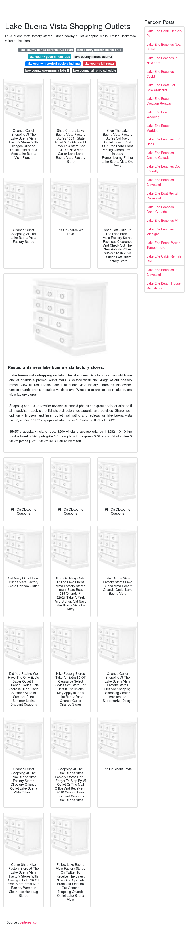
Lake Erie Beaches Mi (162, 220)
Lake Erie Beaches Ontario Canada (160, 155)
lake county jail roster (99, 63)
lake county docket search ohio (99, 50)
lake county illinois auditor (93, 56)
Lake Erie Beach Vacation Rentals (159, 101)
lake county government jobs (49, 56)
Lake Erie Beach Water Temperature (163, 245)
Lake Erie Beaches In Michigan (162, 231)
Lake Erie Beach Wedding (158, 114)
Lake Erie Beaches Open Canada (160, 209)
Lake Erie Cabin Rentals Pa (164, 33)
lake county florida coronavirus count (46, 50)
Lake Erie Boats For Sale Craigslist (161, 87)
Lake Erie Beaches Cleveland (160, 182)
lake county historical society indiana (53, 63)
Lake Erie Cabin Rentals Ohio (164, 258)
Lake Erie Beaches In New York (162, 60)
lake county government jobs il (47, 70)
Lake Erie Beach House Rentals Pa (164, 285)
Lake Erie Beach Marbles (158, 128)
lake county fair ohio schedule (94, 70)
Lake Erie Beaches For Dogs (163, 141)
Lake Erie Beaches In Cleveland (162, 272)
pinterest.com (29, 922)
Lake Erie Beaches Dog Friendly (164, 168)
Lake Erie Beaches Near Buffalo (164, 46)
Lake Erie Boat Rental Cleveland (162, 195)
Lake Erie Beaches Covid (160, 74)
